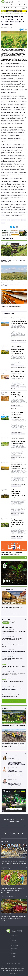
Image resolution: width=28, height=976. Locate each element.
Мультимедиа (14, 945)
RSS (14, 956)
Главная (3, 13)
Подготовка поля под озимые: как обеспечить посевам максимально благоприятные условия (19, 320)
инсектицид (15, 432)
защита (23, 219)
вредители (20, 432)
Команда (14, 948)
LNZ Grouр (24, 457)
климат (18, 513)
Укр (19, 1)
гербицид (18, 340)
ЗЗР (8, 219)
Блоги (20, 4)
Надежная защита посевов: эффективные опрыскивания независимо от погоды (18, 465)
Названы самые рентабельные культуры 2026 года (17, 394)
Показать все (13, 701)
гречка (12, 405)
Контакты (14, 953)
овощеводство (20, 406)
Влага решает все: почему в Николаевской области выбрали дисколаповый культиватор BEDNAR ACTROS (14, 745)
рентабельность (17, 405)
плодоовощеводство (20, 365)
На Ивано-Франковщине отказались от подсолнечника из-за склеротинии (18, 493)
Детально (21, 557)
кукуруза (12, 408)
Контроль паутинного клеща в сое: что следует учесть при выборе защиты (18, 414)
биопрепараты (13, 536)
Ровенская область (14, 406)
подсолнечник (13, 513)
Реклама (14, 951)
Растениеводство (15, 13)
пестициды (23, 484)
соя (14, 388)
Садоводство (20, 367)
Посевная (13, 342)
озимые (14, 340)
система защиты (23, 340)
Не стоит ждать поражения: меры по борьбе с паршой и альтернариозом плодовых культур (17, 349)
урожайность (22, 513)
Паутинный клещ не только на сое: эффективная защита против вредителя (18, 440)
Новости (8, 13)
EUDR (12, 388)
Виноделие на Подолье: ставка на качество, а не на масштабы (13, 726)
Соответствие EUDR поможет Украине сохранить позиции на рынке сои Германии (18, 373)
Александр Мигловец (15, 219)
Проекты (14, 943)
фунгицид (14, 365)
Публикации (13, 937)
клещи (3, 222)
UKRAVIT (3, 219)
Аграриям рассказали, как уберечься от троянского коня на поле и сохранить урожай (18, 522)
